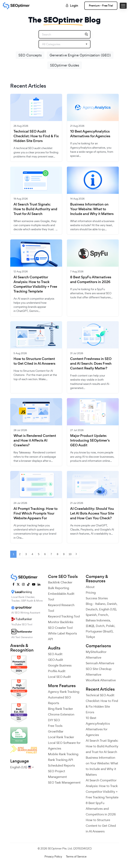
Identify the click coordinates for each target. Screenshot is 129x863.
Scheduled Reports (61, 765)
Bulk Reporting (58, 588)
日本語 (90, 626)
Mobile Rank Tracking (63, 754)
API (50, 639)
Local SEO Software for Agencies (64, 745)
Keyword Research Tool (61, 608)
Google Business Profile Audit (60, 668)
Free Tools (55, 726)
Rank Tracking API (60, 760)
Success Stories (97, 598)
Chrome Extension (61, 714)
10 (70, 554)
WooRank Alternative (101, 680)
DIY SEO (54, 720)
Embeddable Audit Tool (61, 596)
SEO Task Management (64, 782)
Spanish (91, 615)
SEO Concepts (30, 55)
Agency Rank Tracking (63, 692)
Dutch (100, 626)
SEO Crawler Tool (60, 628)
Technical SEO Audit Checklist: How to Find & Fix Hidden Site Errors (36, 136)
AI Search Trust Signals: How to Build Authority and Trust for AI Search (35, 209)
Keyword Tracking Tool (64, 616)
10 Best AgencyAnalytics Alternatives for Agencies (90, 134)
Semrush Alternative (100, 663)
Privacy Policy (53, 856)
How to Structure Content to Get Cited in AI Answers (34, 361)
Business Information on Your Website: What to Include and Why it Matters (92, 209)
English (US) (107, 609)
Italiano (100, 604)
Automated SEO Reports (59, 700)
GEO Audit (55, 660)
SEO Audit (55, 654)
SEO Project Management (57, 774)
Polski (110, 626)
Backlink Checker (60, 582)
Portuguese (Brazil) (99, 631)
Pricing (91, 593)
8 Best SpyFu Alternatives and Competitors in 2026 (90, 279)
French (103, 615)
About (90, 587)
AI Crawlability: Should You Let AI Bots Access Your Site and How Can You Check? (92, 513)
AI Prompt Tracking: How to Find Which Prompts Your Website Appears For (36, 513)
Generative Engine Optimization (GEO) (80, 55)
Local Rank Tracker (61, 737)
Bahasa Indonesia (98, 620)
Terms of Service (76, 856)
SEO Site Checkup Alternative (99, 672)
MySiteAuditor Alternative (96, 655)
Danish (112, 604)
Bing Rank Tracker (60, 709)
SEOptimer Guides (64, 65)
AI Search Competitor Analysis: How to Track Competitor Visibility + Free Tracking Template (35, 284)
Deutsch (92, 609)
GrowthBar (55, 731)
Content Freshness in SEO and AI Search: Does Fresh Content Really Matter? (91, 363)
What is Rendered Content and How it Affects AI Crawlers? (35, 440)
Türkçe (90, 637)
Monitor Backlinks (60, 622)
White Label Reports (62, 633)
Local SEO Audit (59, 677)
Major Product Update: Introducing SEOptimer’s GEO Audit (90, 440)
